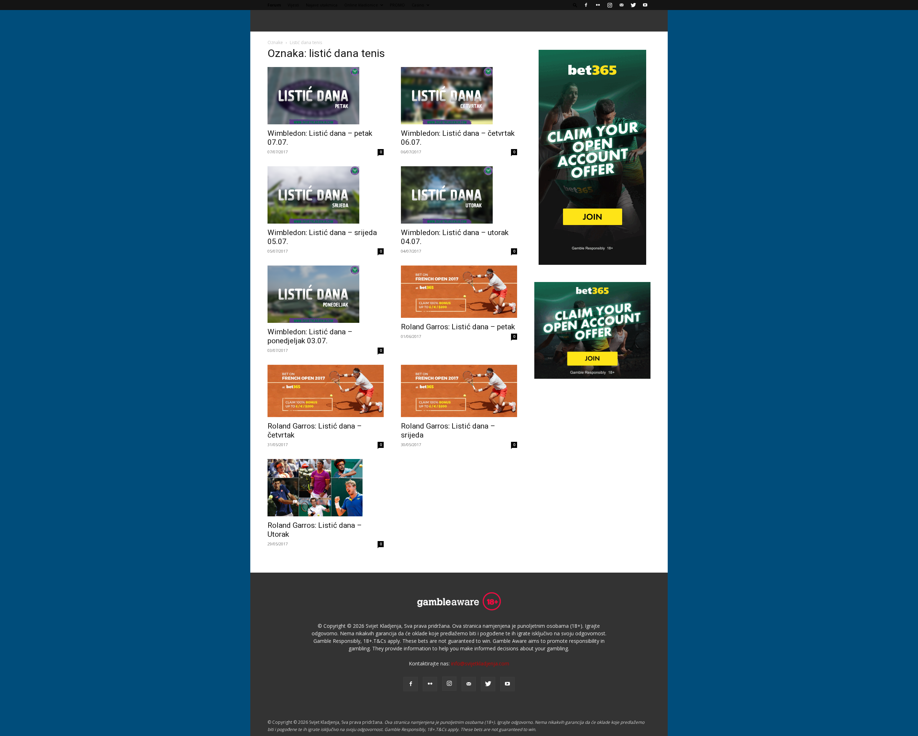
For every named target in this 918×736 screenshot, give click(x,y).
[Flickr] (597, 5)
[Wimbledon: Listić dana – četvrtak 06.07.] (459, 95)
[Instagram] (609, 5)
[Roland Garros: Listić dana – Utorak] (326, 487)
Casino (418, 5)
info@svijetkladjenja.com (480, 663)
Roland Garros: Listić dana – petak (458, 326)
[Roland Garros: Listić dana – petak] (459, 292)
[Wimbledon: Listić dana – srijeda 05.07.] (326, 195)
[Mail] (621, 5)
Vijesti (293, 5)
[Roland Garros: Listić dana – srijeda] (459, 391)
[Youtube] (645, 5)
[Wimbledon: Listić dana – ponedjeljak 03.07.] (326, 294)
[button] (575, 5)
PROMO (397, 5)
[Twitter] (633, 5)
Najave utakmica (321, 5)
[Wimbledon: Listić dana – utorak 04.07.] (459, 195)
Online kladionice (361, 5)
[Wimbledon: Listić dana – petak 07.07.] (326, 95)
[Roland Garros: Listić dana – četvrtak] (326, 391)
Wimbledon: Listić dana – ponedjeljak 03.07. (310, 336)
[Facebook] (586, 5)
